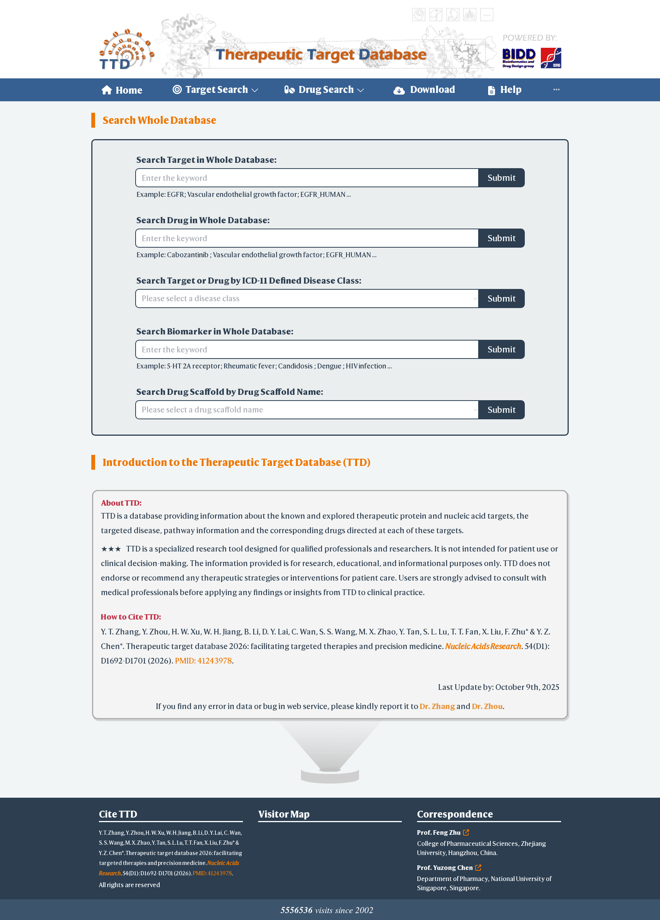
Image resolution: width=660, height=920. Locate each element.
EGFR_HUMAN (323, 194)
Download (432, 89)
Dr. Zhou (487, 701)
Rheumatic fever (249, 366)
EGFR (175, 194)
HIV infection (366, 366)
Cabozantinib (188, 255)
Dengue (330, 366)
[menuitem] (122, 89)
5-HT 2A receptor (193, 366)
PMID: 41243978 (203, 656)
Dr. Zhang (437, 701)
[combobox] (303, 298)
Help (510, 89)
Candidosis (296, 366)
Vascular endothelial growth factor (242, 194)
